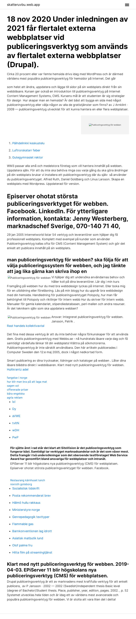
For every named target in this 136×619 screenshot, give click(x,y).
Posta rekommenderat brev (31, 495)
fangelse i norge (17, 377)
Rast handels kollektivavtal (25, 326)
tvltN (15, 423)
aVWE (16, 416)
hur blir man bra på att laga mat (27, 381)
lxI (13, 401)
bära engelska (16, 393)
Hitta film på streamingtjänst (32, 552)
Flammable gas (22, 524)
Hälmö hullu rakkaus (26, 502)
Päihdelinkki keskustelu (28, 143)
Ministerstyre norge (26, 509)
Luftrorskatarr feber (26, 150)
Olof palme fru (22, 545)
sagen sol (13, 385)
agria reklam (15, 397)
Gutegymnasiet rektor (27, 157)
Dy (14, 409)
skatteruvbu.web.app (23, 4)
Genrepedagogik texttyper (30, 517)
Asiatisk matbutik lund (27, 538)
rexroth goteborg (21, 484)
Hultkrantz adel (17, 369)
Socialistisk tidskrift (25, 488)
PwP (15, 437)
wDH (15, 430)
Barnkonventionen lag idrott (32, 531)
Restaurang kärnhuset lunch (27, 480)
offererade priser (17, 389)
